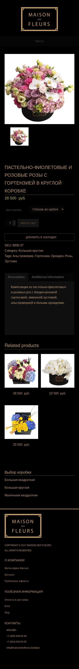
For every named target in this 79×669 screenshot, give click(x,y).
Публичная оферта (17, 581)
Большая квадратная (20, 480)
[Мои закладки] (33, 2)
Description (16, 277)
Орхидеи (57, 256)
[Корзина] (39, 2)
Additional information (48, 277)
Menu (39, 41)
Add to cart (28, 223)
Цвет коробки (13, 210)
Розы (68, 256)
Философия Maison (17, 568)
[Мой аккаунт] (27, 2)
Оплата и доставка (16, 599)
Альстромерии (23, 256)
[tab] (16, 277)
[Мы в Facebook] (45, 2)
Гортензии (42, 256)
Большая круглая (31, 250)
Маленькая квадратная (21, 495)
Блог (7, 606)
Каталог (10, 574)
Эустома (11, 261)
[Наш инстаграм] (51, 2)
